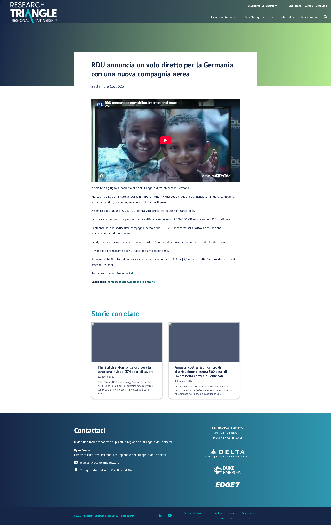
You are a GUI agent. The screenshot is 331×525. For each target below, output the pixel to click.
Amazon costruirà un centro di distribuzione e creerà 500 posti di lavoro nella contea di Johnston (201, 371)
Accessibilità (193, 513)
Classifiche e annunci (141, 282)
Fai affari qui (252, 17)
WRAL (130, 273)
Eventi (308, 5)
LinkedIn (161, 515)
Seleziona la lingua (261, 5)
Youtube (170, 515)
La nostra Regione (223, 17)
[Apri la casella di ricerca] (325, 17)
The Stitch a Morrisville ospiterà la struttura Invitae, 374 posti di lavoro (125, 369)
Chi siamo (295, 5)
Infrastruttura (116, 282)
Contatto (321, 5)
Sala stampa (308, 17)
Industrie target (280, 17)
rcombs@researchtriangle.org (99, 462)
